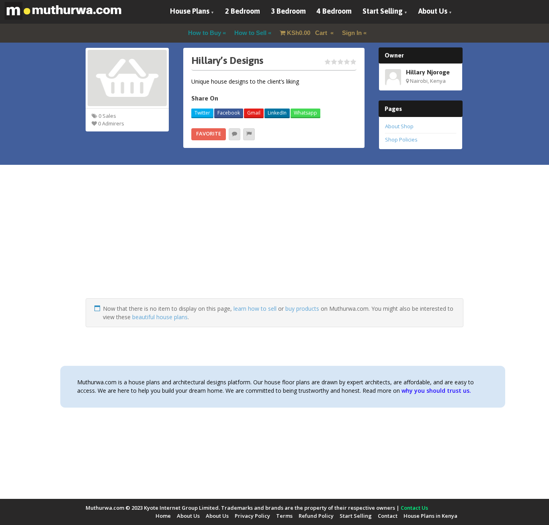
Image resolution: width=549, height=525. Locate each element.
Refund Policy (316, 515)
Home (163, 515)
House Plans (189, 11)
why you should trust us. (436, 390)
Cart (308, 32)
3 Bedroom (288, 11)
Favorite (208, 133)
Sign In (352, 32)
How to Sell (250, 32)
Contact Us (414, 507)
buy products (302, 308)
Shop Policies (401, 139)
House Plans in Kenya (430, 515)
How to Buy (204, 32)
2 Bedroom (242, 11)
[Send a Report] (249, 134)
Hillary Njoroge (428, 72)
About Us (432, 11)
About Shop (399, 126)
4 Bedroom (334, 11)
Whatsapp (305, 112)
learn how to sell (255, 308)
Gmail (253, 112)
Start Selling (383, 11)
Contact (387, 515)
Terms (284, 515)
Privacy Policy (252, 515)
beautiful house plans (160, 317)
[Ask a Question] (234, 134)
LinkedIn (277, 112)
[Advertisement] (274, 242)
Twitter (202, 112)
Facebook (228, 112)
